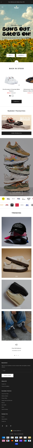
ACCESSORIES (16, 244)
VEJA (16, 276)
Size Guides (4, 404)
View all (16, 101)
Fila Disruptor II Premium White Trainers (11, 90)
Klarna (3, 407)
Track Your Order (5, 393)
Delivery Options (5, 395)
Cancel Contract (5, 409)
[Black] (10, 95)
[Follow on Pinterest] (11, 426)
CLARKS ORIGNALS (16, 307)
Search (3, 416)
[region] (16, 348)
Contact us (4, 421)
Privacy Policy (4, 398)
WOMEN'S (21, 55)
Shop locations (4, 419)
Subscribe (7, 375)
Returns (3, 402)
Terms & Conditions (5, 386)
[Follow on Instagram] (6, 426)
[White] (12, 95)
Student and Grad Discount (7, 400)
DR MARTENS (16, 338)
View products (16, 133)
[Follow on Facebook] (2, 426)
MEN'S (11, 55)
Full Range (16, 192)
